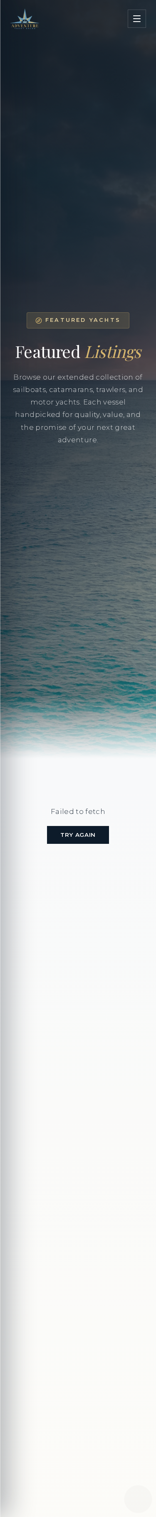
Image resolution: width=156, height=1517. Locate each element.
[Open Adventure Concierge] (138, 1499)
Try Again (78, 834)
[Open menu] (137, 19)
